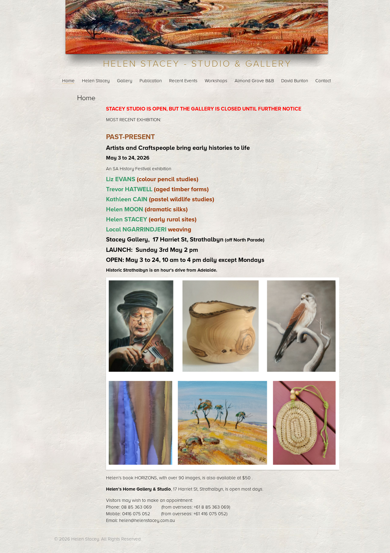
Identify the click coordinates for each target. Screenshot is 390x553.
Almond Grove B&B (254, 80)
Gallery (124, 80)
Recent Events (183, 80)
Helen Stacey (96, 80)
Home (68, 80)
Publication (151, 80)
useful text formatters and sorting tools (204, 539)
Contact (323, 80)
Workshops (216, 80)
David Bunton (294, 80)
